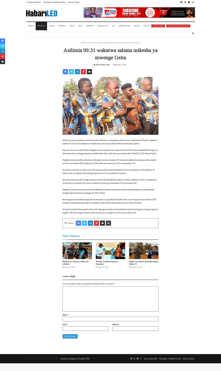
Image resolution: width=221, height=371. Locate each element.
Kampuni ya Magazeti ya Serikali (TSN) (75, 359)
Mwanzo (31, 26)
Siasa (71, 26)
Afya (113, 26)
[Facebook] (65, 71)
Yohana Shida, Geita (102, 65)
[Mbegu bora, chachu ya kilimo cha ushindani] (77, 250)
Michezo (146, 26)
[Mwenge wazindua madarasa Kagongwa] (110, 250)
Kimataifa (61, 26)
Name (65, 315)
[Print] (108, 223)
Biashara (89, 26)
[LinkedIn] (77, 71)
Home (85, 43)
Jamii (79, 26)
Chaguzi (52, 26)
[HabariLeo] (41, 13)
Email (65, 324)
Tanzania (40, 26)
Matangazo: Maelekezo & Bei (55, 2)
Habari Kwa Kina (124, 26)
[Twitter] (71, 71)
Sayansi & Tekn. (103, 26)
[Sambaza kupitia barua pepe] (89, 71)
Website (115, 324)
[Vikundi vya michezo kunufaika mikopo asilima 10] (143, 250)
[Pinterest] (83, 71)
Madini (136, 26)
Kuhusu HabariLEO (34, 2)
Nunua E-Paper (74, 2)
